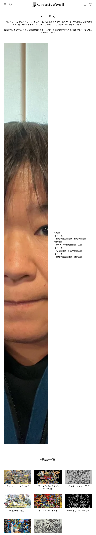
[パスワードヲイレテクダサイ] (17, 526)
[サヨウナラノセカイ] (17, 501)
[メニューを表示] (5, 4)
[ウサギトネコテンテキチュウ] (78, 501)
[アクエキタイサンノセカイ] (17, 477)
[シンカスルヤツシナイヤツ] (78, 477)
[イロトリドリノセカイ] (48, 501)
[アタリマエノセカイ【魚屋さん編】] (48, 526)
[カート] (91, 4)
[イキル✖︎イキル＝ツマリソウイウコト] (48, 477)
